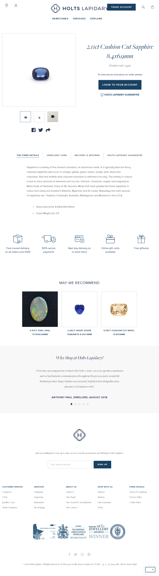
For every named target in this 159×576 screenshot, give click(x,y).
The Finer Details (28, 155)
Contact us (6, 492)
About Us (70, 492)
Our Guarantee (104, 502)
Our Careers (71, 507)
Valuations (38, 492)
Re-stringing (39, 507)
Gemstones (60, 19)
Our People (70, 497)
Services (79, 19)
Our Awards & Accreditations (78, 502)
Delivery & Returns (87, 155)
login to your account (119, 85)
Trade (100, 507)
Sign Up (102, 464)
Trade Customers (9, 507)
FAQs (4, 497)
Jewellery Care (57, 155)
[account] (16, 5)
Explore (96, 19)
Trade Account (121, 7)
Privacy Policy (135, 497)
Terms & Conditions (138, 492)
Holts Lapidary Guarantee (121, 94)
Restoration (39, 502)
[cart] (152, 7)
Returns (101, 497)
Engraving (38, 497)
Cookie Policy (135, 502)
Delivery (101, 492)
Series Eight (132, 564)
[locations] (6, 5)
